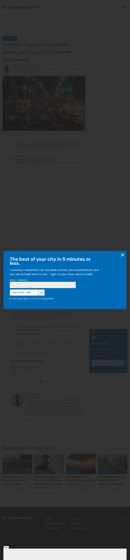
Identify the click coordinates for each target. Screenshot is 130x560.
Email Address (19, 280)
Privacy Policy (47, 298)
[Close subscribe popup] (122, 254)
